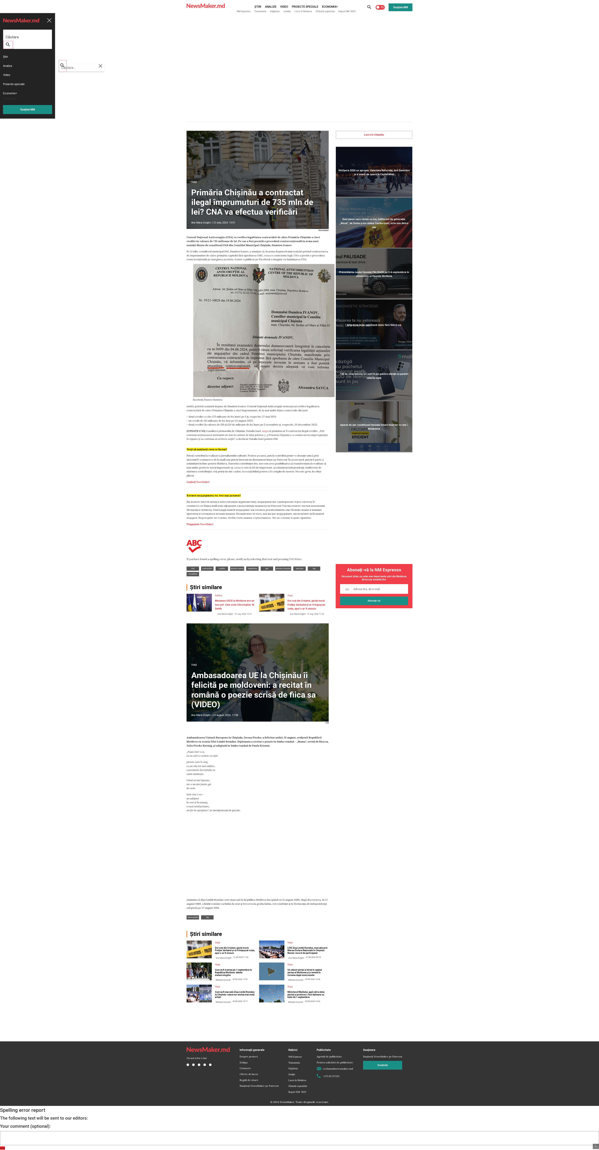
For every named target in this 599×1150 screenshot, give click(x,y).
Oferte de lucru (249, 1074)
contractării (207, 568)
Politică (218, 595)
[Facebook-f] (188, 1065)
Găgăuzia (275, 11)
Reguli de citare (249, 1080)
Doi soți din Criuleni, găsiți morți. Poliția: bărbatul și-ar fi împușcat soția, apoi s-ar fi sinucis (306, 604)
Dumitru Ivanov (237, 568)
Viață (194, 181)
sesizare (299, 568)
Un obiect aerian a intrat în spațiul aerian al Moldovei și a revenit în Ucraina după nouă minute (304, 972)
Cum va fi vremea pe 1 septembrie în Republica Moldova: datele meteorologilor (233, 972)
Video (284, 6)
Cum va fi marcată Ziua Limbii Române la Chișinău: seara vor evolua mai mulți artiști (235, 995)
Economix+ (330, 6)
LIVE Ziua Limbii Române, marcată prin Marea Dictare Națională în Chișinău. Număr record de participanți (307, 950)
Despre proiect (249, 1056)
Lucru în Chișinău (374, 134)
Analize (270, 6)
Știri (257, 6)
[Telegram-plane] (210, 1065)
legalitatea (252, 568)
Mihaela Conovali (223, 980)
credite (222, 568)
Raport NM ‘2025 (347, 11)
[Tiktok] (204, 1065)
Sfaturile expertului (325, 11)
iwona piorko (192, 917)
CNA (193, 568)
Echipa (244, 1062)
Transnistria (260, 11)
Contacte (245, 1068)
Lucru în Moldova (303, 11)
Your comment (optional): (25, 1126)
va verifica (192, 574)
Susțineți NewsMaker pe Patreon (259, 1085)
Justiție (287, 11)
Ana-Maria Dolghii (201, 222)
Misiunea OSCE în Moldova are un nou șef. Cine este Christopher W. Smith (235, 604)
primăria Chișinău (283, 568)
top (314, 568)
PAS (266, 568)
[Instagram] (199, 1065)
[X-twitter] (193, 1065)
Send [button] (2, 1148)
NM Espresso (244, 11)
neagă (265, 430)
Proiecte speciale (305, 6)
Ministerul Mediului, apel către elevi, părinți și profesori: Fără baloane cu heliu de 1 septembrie (306, 995)
